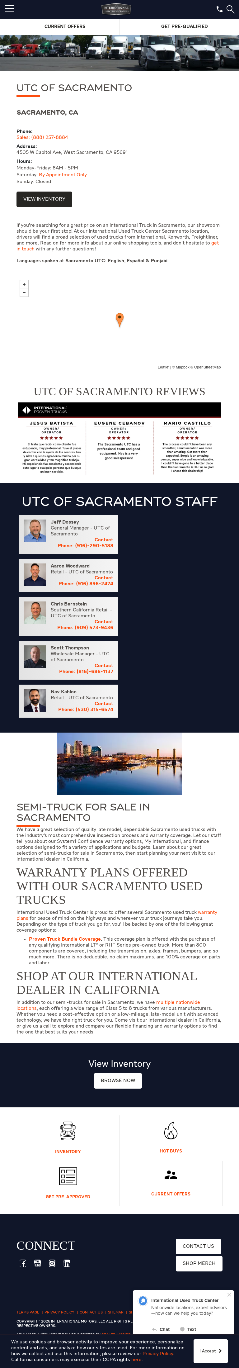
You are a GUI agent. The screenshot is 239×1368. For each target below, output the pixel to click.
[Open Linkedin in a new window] (66, 1263)
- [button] (24, 292)
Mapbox (183, 366)
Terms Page (27, 1312)
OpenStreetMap (207, 366)
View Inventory (44, 199)
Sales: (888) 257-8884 (42, 137)
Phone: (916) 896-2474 (86, 584)
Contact (104, 540)
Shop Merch (199, 1263)
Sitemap (116, 1312)
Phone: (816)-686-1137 (86, 671)
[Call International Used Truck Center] (219, 9)
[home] (116, 9)
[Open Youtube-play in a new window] (37, 1263)
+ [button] (24, 284)
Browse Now (118, 1080)
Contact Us (198, 1246)
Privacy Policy (158, 1353)
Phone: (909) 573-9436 (85, 627)
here (136, 1359)
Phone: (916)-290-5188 (85, 546)
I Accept (208, 1351)
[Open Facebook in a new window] (22, 1263)
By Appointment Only (63, 175)
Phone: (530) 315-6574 (85, 709)
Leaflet (163, 366)
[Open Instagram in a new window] (52, 1263)
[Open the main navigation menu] (9, 9)
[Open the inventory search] (230, 9)
